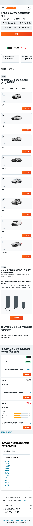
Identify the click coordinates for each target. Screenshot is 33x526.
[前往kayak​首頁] (11, 8)
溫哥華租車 (8, 468)
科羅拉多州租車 (24, 520)
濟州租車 (7, 478)
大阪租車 (7, 463)
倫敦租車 (7, 480)
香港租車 (7, 461)
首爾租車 (7, 473)
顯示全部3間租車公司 (6, 432)
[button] (3, 7)
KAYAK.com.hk (6, 520)
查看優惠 (27, 108)
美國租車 (17, 520)
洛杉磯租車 (8, 466)
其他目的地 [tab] (7, 451)
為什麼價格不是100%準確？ (11, 512)
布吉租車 (7, 475)
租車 (12, 520)
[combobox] (6, 19)
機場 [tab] (13, 451)
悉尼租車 (7, 470)
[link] (16, 318)
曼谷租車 (7, 482)
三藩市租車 (8, 485)
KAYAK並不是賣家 (8, 506)
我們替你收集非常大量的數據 (11, 509)
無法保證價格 (23, 500)
